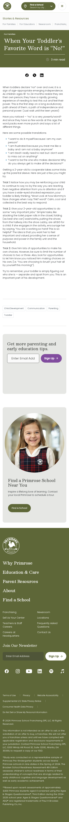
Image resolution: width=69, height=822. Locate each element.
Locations (43, 617)
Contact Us (44, 632)
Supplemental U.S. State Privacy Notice (22, 701)
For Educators (27, 24)
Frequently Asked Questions (47, 625)
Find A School (19, 508)
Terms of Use (9, 695)
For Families (9, 24)
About (9, 590)
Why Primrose (17, 563)
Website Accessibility (47, 695)
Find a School (16, 599)
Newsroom (45, 24)
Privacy (26, 695)
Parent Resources (20, 581)
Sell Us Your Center (14, 617)
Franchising (61, 24)
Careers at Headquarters (11, 634)
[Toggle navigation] (62, 6)
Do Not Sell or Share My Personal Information (25, 712)
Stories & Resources (16, 18)
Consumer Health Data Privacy (18, 706)
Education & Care (21, 572)
